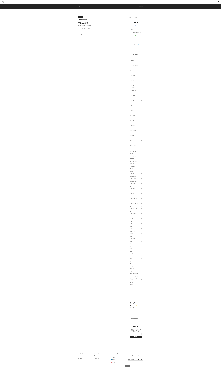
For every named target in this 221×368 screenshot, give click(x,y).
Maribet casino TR (133, 169)
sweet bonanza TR (133, 266)
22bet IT (131, 107)
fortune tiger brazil (133, 161)
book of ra (132, 137)
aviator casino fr (133, 115)
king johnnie (132, 168)
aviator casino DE (133, 113)
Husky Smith (88, 34)
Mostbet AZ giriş (133, 178)
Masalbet (131, 171)
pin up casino (132, 233)
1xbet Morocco (132, 97)
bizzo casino (132, 135)
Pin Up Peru (132, 241)
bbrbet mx (132, 132)
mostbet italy (132, 193)
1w (130, 57)
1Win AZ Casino (133, 58)
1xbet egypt (132, 85)
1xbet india (132, 88)
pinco (131, 243)
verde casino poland (133, 271)
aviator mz (132, 118)
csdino (131, 159)
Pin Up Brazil (132, 231)
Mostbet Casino (133, 183)
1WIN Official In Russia (134, 65)
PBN (131, 223)
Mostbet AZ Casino (133, 176)
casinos (131, 153)
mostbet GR (132, 189)
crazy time (132, 158)
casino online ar (133, 145)
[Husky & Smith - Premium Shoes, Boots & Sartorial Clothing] (3, 2)
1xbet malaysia (132, 95)
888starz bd (132, 108)
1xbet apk (132, 73)
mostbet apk (80, 16)
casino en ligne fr (133, 142)
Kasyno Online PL (133, 166)
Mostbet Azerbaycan (133, 181)
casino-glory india (133, 151)
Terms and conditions (98, 360)
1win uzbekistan (133, 68)
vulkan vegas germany (134, 281)
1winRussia (132, 70)
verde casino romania (134, 273)
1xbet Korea (132, 92)
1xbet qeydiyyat (133, 98)
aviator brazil (132, 112)
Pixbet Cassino (132, 246)
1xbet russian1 (132, 103)
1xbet (131, 72)
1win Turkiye (132, 67)
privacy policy (120, 365)
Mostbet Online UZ (133, 198)
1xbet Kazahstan (133, 90)
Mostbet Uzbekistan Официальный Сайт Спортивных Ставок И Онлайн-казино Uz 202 (83, 21)
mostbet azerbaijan (133, 179)
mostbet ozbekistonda (134, 201)
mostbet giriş (132, 188)
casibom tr (132, 138)
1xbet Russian (132, 102)
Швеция (131, 287)
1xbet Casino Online (133, 83)
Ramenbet (132, 253)
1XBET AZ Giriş (133, 75)
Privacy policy (96, 355)
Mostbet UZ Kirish (133, 211)
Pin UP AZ (132, 228)
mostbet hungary (133, 191)
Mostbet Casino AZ (133, 184)
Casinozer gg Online (133, 154)
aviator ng (132, 120)
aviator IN (132, 117)
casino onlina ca (133, 143)
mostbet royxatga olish (134, 203)
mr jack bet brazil (133, 216)
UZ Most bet (132, 268)
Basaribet (131, 128)
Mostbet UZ (132, 206)
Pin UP (131, 226)
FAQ (78, 357)
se (130, 256)
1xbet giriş (132, 87)
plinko (131, 248)
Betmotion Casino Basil (134, 133)
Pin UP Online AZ (133, 238)
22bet (131, 105)
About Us (79, 355)
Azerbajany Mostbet (133, 123)
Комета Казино (133, 286)
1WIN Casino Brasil (133, 62)
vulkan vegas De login (134, 276)
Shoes (131, 258)
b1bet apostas (132, 125)
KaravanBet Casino (133, 164)
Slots (131, 261)
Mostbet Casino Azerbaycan (135, 186)
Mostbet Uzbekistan (133, 213)
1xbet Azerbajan (133, 77)
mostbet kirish (132, 194)
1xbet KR (131, 93)
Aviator (131, 110)
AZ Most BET (132, 122)
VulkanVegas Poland (133, 282)
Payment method (97, 358)
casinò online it (132, 147)
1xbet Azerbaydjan (133, 78)
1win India (132, 63)
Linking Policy (96, 357)
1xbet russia (132, 100)
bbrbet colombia (133, 130)
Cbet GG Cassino (133, 156)
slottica (131, 263)
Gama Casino (132, 163)
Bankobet (131, 127)
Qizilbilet (131, 251)
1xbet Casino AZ (133, 80)
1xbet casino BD (133, 82)
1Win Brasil (132, 60)
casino (131, 140)
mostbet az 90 (132, 174)
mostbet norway (133, 196)
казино (131, 284)
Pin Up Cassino (133, 236)
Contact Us (80, 358)
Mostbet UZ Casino (133, 208)
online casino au (133, 218)
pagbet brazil (132, 221)
